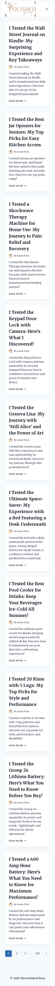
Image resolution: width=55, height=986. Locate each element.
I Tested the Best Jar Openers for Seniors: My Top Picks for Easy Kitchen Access (26, 132)
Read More (17, 101)
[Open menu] (47, 9)
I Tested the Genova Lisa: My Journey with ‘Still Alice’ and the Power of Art (27, 420)
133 (38, 953)
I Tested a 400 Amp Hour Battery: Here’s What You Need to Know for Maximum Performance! (25, 878)
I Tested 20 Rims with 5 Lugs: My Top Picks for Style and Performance (26, 691)
